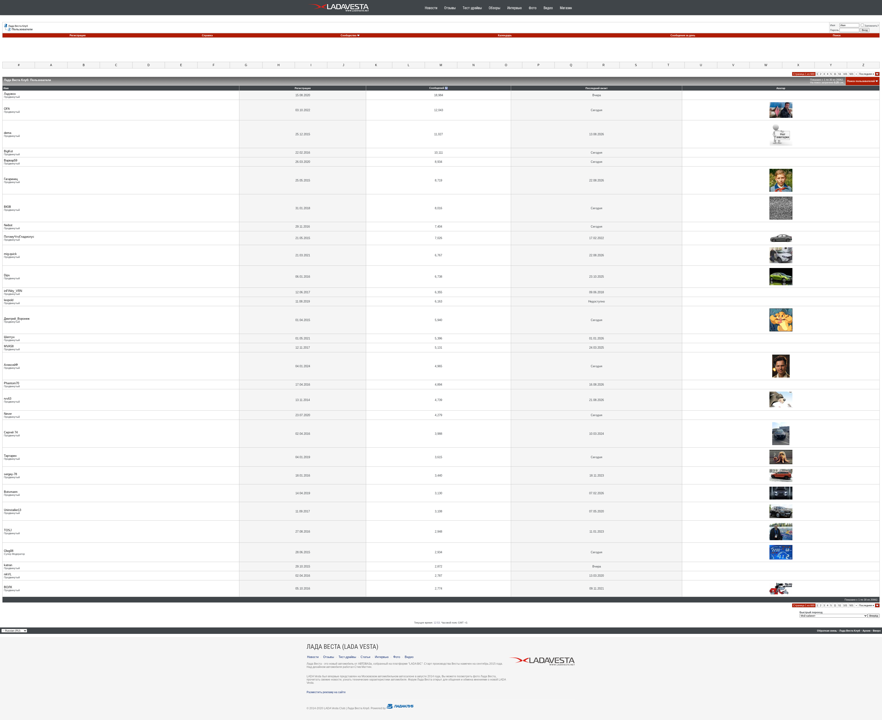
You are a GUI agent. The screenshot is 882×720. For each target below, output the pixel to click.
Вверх (877, 630)
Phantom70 (11, 383)
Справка (207, 35)
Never (8, 413)
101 (845, 74)
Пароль (834, 30)
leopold (8, 300)
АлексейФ (11, 365)
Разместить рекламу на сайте (326, 692)
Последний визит (596, 88)
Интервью (514, 8)
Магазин (566, 8)
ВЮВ (7, 207)
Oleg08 (8, 551)
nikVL (7, 574)
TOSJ (8, 530)
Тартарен (10, 455)
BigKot (8, 151)
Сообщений (436, 88)
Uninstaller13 (12, 510)
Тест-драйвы (472, 8)
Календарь (505, 35)
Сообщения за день (682, 35)
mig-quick (10, 254)
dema (7, 133)
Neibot (8, 225)
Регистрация (77, 35)
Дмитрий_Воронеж (17, 318)
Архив (866, 630)
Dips (7, 275)
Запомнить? (872, 25)
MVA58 (9, 346)
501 (851, 74)
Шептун (9, 337)
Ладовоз (10, 94)
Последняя (866, 74)
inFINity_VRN (13, 291)
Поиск (837, 35)
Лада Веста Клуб (18, 26)
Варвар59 (10, 160)
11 (835, 74)
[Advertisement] (441, 51)
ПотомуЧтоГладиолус (19, 236)
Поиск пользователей (861, 81)
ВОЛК (8, 587)
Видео (548, 8)
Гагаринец (11, 179)
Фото (533, 8)
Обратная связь (827, 630)
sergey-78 (10, 474)
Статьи (365, 657)
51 (839, 74)
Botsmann (10, 492)
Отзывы (450, 8)
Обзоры (494, 8)
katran (8, 565)
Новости (431, 8)
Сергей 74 (11, 432)
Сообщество (348, 35)
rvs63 (7, 398)
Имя (832, 25)
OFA (7, 108)
